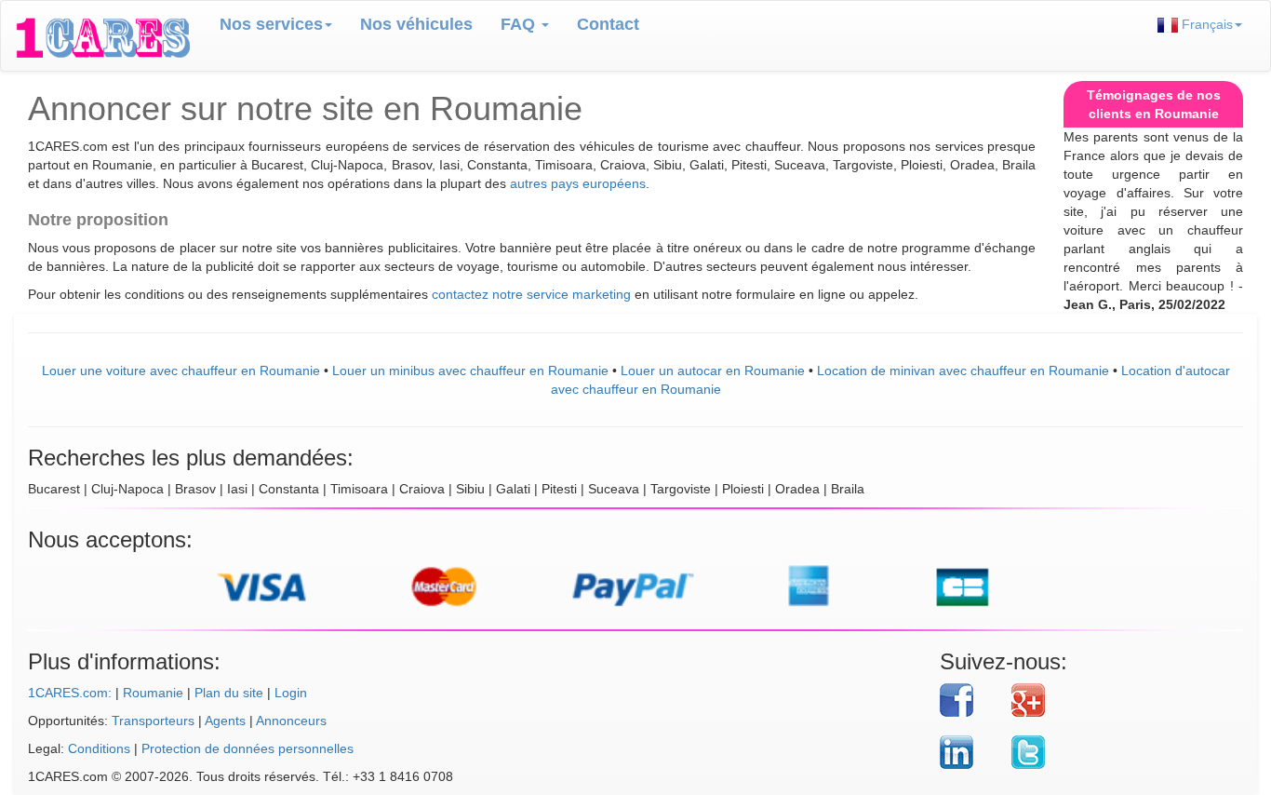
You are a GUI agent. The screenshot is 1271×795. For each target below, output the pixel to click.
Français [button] (1205, 24)
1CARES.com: (70, 692)
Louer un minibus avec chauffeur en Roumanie (470, 370)
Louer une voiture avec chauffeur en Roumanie (181, 370)
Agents (225, 720)
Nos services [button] (271, 24)
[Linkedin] (969, 752)
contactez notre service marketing (531, 294)
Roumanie (153, 692)
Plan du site (228, 692)
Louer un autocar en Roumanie (713, 370)
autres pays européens (578, 183)
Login (290, 692)
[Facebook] (969, 700)
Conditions (99, 748)
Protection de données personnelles (247, 748)
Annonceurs (291, 720)
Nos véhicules (416, 24)
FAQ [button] (520, 24)
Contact (608, 24)
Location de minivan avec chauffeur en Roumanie (963, 370)
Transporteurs (153, 720)
